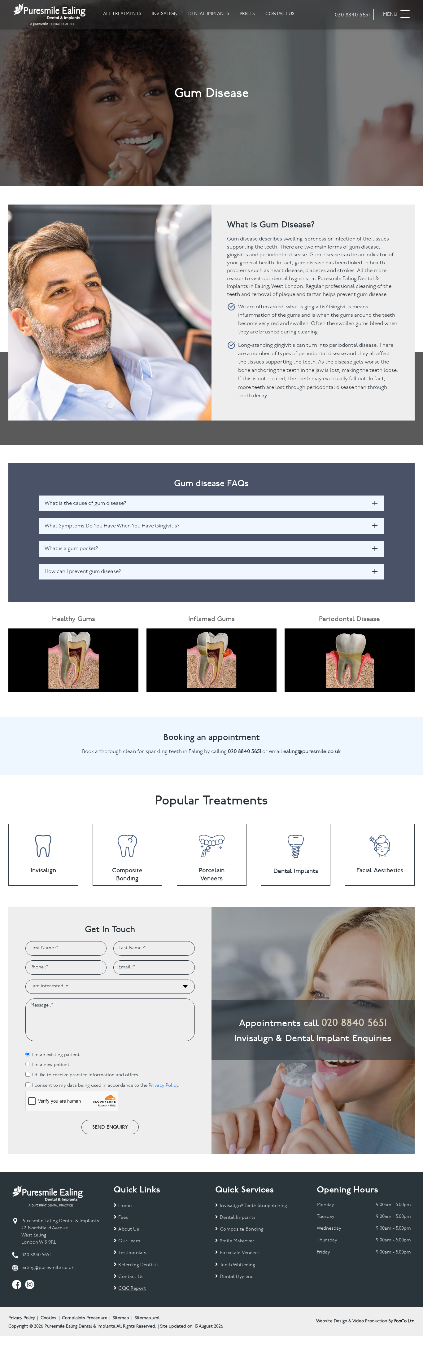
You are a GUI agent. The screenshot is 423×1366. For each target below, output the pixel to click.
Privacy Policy (163, 1085)
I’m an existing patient (56, 1055)
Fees (123, 1217)
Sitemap (121, 1318)
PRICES (247, 14)
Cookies (48, 1318)
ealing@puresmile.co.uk (47, 1268)
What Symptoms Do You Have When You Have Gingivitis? (112, 526)
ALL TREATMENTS (122, 14)
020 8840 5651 (354, 1022)
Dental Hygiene (236, 1277)
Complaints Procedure (84, 1318)
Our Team (129, 1241)
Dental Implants (237, 1217)
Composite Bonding (242, 1229)
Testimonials (132, 1253)
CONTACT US (280, 14)
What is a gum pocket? (71, 548)
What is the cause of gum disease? (85, 503)
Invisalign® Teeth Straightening (253, 1206)
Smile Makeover (237, 1241)
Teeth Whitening (237, 1265)
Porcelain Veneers (239, 1253)
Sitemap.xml (147, 1318)
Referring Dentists (138, 1265)
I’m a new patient (50, 1065)
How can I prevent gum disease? (83, 571)
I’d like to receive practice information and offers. (85, 1075)
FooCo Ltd (404, 1321)
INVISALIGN (165, 14)
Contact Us (130, 1277)
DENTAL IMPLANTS (208, 14)
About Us (128, 1229)
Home (125, 1206)
